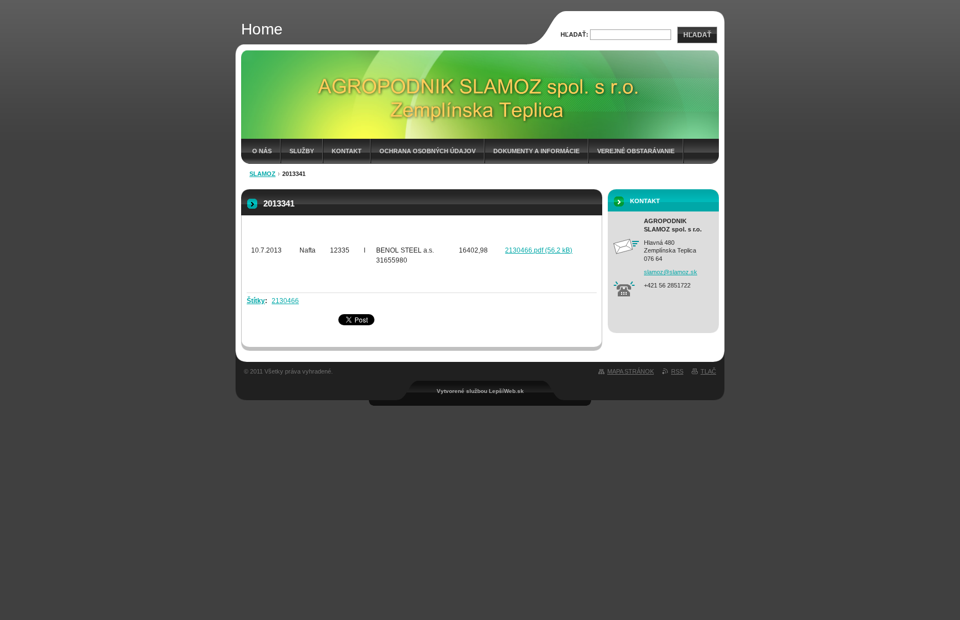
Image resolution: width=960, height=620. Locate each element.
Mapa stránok (630, 371)
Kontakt (347, 151)
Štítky (256, 301)
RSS (677, 371)
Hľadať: (574, 34)
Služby (301, 151)
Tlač (708, 371)
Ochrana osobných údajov (427, 151)
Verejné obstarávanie (635, 151)
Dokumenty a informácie (536, 151)
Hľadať (697, 35)
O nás (262, 151)
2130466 (285, 301)
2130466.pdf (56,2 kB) (538, 250)
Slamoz (262, 173)
